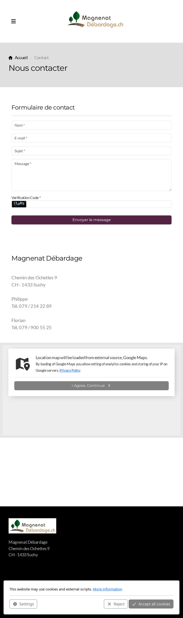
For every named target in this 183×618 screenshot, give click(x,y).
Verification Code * (26, 197)
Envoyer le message (91, 220)
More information (107, 589)
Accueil (21, 57)
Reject (119, 604)
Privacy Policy (70, 370)
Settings (26, 604)
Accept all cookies (154, 604)
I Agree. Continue (88, 385)
